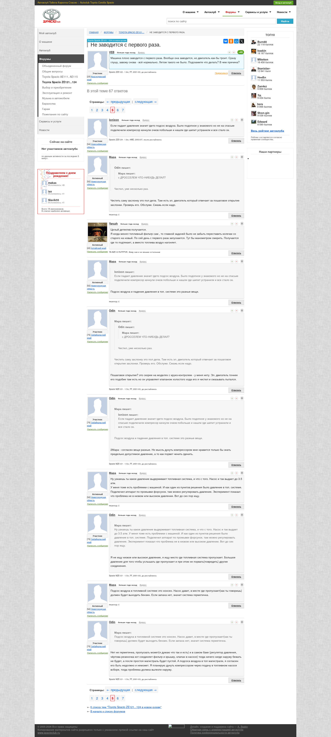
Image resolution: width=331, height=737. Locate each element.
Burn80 (262, 42)
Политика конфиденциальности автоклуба (214, 732)
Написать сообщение (97, 82)
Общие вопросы (52, 71)
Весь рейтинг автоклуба (267, 131)
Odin (112, 310)
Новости (282, 12)
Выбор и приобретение (56, 87)
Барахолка (49, 103)
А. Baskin (243, 726)
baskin (261, 50)
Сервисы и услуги (256, 12)
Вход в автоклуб (283, 2)
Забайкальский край (96, 336)
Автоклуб (210, 12)
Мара (112, 157)
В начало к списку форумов (107, 711)
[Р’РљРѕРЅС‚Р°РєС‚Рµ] (225, 41)
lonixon (114, 120)
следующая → (146, 101)
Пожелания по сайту (55, 114)
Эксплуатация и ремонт (57, 93)
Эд (259, 95)
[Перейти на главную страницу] (52, 16)
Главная (93, 32)
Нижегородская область (96, 183)
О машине (189, 12)
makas (52, 183)
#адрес (141, 52)
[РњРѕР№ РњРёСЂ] (236, 41)
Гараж (46, 109)
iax (50, 191)
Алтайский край (98, 247)
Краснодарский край (96, 78)
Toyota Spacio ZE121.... (131, 32)
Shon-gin (263, 113)
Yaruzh (113, 223)
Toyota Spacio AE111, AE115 (60, 77)
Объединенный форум (56, 66)
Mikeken (262, 59)
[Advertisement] (273, 172)
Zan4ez (262, 86)
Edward (262, 122)
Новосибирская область (96, 145)
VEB (111, 52)
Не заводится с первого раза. (167, 32)
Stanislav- (263, 68)
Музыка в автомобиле (56, 98)
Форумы (230, 12)
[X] (241, 41)
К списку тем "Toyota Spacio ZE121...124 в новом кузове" (125, 707)
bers (260, 104)
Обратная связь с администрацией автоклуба (216, 729)
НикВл (261, 77)
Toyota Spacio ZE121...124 (59, 82)
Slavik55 (53, 200)
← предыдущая (118, 101)
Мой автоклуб (47, 33)
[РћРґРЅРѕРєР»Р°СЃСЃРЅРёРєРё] (231, 41)
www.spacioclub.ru (49, 733)
